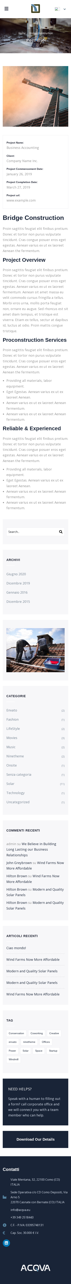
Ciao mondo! (16, 948)
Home (22, 33)
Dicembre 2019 (18, 583)
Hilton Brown (16, 876)
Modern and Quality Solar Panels (32, 971)
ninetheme (29, 1041)
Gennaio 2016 (16, 592)
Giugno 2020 (16, 574)
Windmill (13, 1059)
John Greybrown (19, 863)
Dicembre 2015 (18, 601)
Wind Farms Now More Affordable (33, 959)
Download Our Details (36, 1139)
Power (12, 1050)
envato (13, 1041)
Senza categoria (18, 774)
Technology (15, 793)
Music (10, 747)
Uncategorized (17, 802)
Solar (10, 783)
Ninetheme (15, 756)
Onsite (11, 765)
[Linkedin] (6, 1243)
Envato (11, 710)
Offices (46, 1041)
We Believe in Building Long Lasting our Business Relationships (31, 849)
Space (38, 1050)
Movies (11, 738)
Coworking (37, 1033)
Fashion (12, 719)
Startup (53, 1050)
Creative (54, 1033)
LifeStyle (13, 728)
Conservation (16, 1033)
